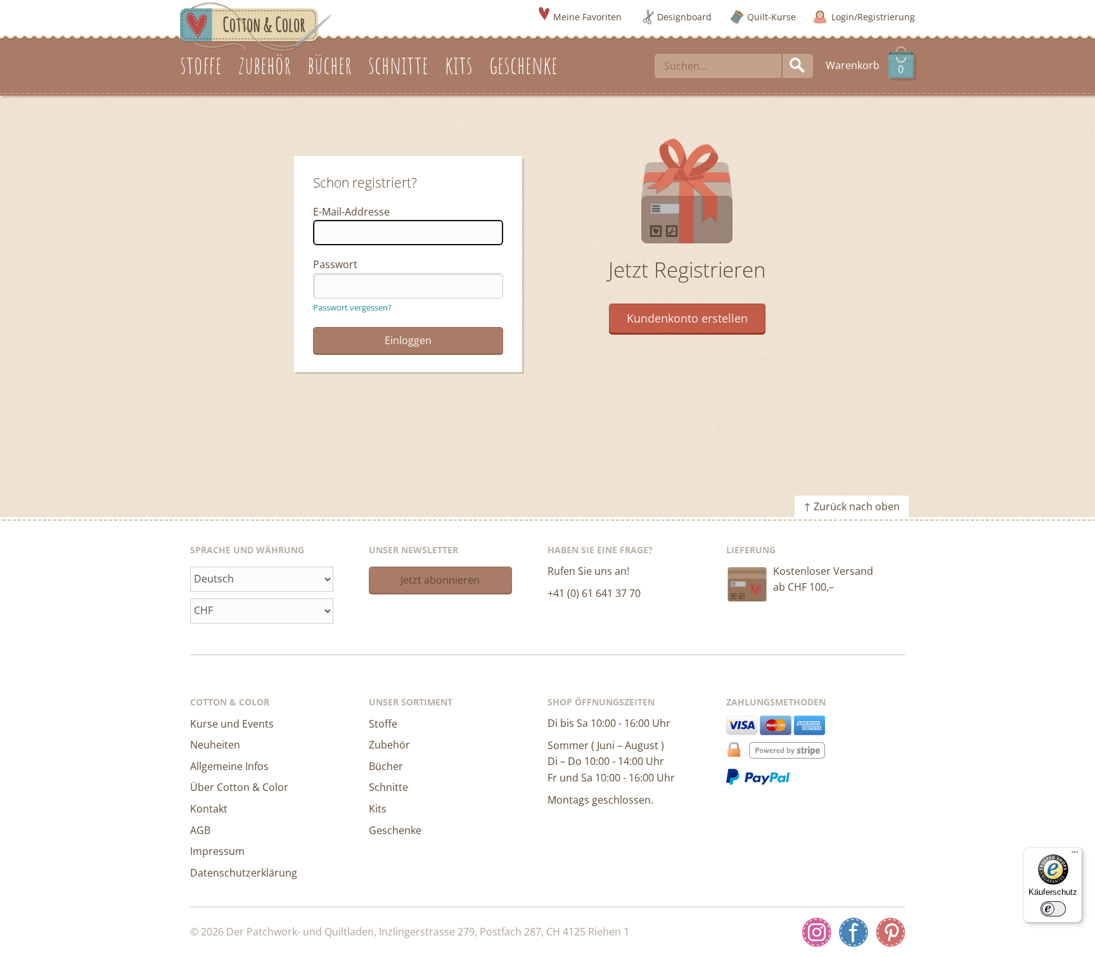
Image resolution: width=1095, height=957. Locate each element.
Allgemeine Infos (229, 766)
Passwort (335, 264)
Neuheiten (215, 745)
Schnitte (388, 787)
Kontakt (208, 809)
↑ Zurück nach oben (852, 506)
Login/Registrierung (873, 17)
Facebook (853, 932)
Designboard (684, 17)
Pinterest (890, 932)
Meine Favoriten (587, 17)
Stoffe (383, 724)
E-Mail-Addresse (351, 212)
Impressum (217, 851)
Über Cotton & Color (239, 787)
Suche (798, 66)
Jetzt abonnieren (440, 580)
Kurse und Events (232, 724)
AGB (200, 830)
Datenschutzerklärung (243, 873)
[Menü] (1074, 855)
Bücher (386, 766)
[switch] (1053, 908)
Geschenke (395, 830)
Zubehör (389, 745)
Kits (378, 809)
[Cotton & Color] (256, 26)
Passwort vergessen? (352, 307)
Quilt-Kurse (771, 17)
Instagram (816, 932)
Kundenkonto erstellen (687, 318)
